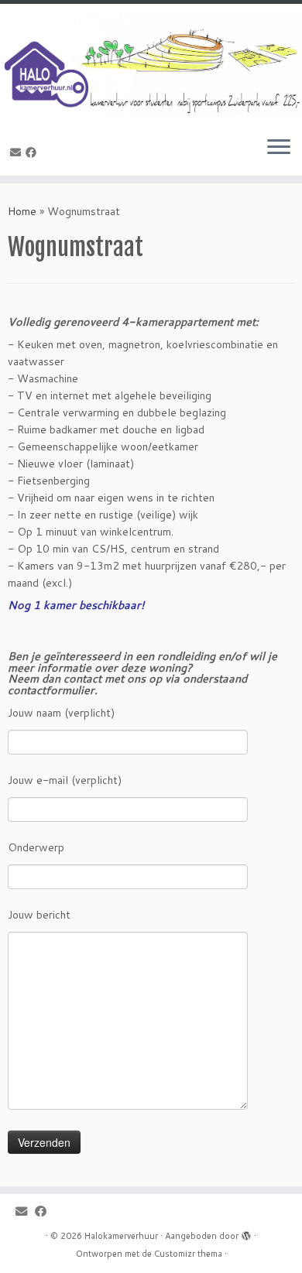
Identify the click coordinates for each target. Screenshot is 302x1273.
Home (22, 211)
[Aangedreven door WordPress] (246, 1232)
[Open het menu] (278, 147)
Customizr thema (188, 1253)
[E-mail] (18, 152)
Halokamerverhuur (121, 1236)
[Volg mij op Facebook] (33, 152)
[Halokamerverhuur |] (151, 64)
